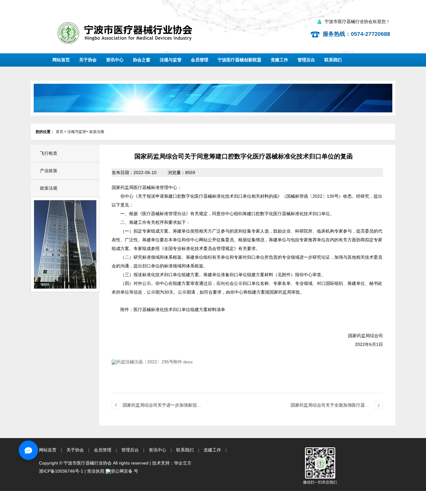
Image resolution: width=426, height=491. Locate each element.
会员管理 (199, 59)
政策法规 (96, 132)
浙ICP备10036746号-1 (61, 471)
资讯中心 (114, 59)
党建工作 (279, 59)
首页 (59, 132)
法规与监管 (171, 59)
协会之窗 (141, 59)
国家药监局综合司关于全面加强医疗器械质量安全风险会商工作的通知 (330, 406)
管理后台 (306, 59)
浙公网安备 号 (124, 471)
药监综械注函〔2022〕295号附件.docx (155, 361)
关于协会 (88, 59)
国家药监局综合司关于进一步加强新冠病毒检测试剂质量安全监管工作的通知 (162, 406)
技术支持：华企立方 (171, 462)
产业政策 (48, 170)
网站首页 (61, 59)
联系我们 (333, 59)
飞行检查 (48, 153)
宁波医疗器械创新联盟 (239, 59)
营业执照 (95, 471)
